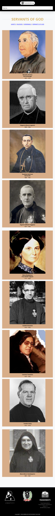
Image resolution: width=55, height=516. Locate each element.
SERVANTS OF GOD (38, 24)
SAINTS (13, 24)
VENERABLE (27, 24)
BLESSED (20, 24)
